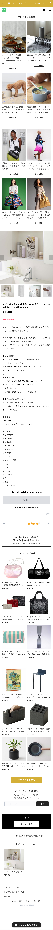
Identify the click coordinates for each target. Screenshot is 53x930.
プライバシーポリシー (12, 888)
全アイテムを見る (26, 780)
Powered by (24, 905)
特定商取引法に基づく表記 (14, 892)
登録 (42, 804)
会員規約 (7, 896)
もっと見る (14, 68)
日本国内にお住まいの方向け (26, 507)
